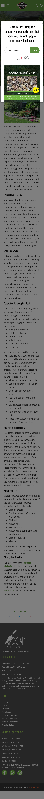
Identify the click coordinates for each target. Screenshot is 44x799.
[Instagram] (26, 58)
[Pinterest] (21, 58)
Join (34, 50)
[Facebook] (16, 58)
